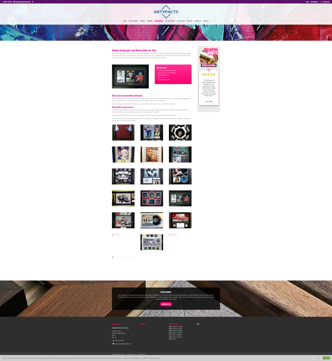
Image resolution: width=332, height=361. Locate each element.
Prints (142, 21)
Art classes (181, 21)
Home (125, 21)
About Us (198, 21)
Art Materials (170, 21)
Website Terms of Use (118, 354)
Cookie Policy (141, 354)
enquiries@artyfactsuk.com (123, 344)
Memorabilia (159, 21)
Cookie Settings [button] (317, 358)
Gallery (190, 21)
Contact (206, 21)
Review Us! (326, 2)
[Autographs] (123, 140)
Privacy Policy (131, 354)
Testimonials (314, 2)
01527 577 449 (119, 340)
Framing (150, 21)
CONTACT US (166, 304)
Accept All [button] (326, 358)
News (307, 2)
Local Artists (133, 21)
